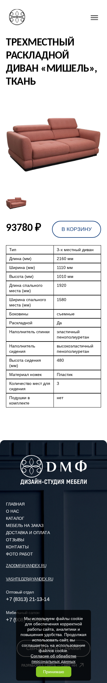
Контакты (17, 546)
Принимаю (53, 671)
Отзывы (15, 539)
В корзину (77, 229)
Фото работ (19, 554)
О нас (12, 511)
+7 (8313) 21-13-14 (27, 599)
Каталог (15, 518)
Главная (15, 504)
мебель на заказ (24, 525)
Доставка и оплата (28, 532)
